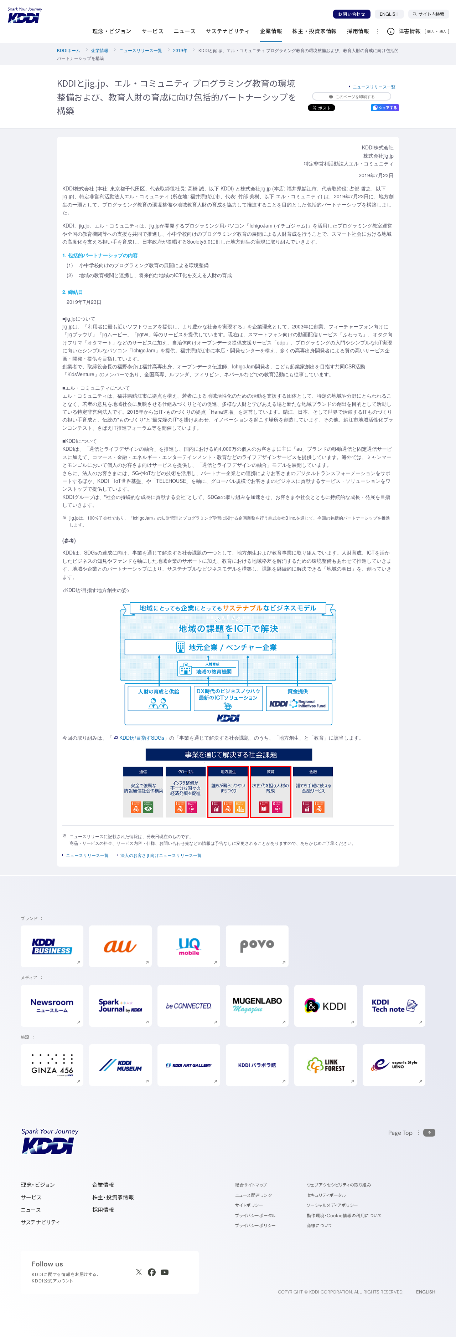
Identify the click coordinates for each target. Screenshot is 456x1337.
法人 (443, 31)
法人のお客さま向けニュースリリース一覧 (161, 855)
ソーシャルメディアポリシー (332, 1205)
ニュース (31, 1210)
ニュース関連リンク (253, 1195)
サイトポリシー (249, 1205)
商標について (319, 1226)
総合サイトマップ (251, 1185)
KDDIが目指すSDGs (141, 737)
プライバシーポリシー (255, 1226)
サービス (31, 1197)
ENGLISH (392, 14)
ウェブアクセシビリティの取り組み (339, 1185)
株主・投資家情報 (113, 1197)
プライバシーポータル (255, 1216)
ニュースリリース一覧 (140, 50)
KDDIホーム (68, 50)
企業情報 (99, 50)
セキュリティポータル (326, 1195)
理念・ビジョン (38, 1185)
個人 (431, 31)
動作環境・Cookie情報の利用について (344, 1216)
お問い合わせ (351, 14)
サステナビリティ (40, 1222)
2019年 (180, 50)
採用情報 (103, 1210)
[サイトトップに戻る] (25, 15)
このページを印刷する (355, 96)
